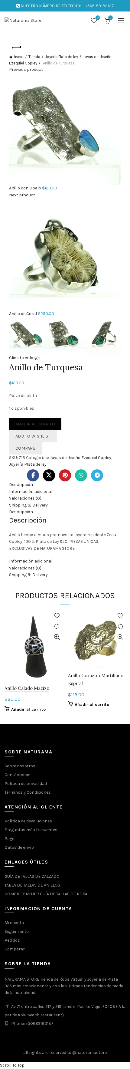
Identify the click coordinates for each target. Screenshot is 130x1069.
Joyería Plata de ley (61, 56)
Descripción (21, 511)
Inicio (19, 56)
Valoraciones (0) (25, 568)
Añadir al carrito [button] (28, 709)
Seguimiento (17, 931)
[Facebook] (33, 475)
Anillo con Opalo (25, 188)
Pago (10, 838)
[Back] (16, 48)
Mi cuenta (14, 922)
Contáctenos (18, 774)
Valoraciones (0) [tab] (25, 498)
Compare (25, 448)
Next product (22, 195)
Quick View (56, 637)
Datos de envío (19, 847)
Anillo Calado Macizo (27, 688)
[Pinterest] (65, 475)
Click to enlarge (24, 357)
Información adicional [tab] (30, 491)
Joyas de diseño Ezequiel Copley (80, 457)
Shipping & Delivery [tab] (28, 505)
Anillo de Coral (23, 313)
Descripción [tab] (21, 484)
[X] (49, 475)
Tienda (34, 56)
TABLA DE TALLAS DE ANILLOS (32, 885)
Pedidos (12, 940)
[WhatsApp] (81, 475)
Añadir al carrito (35, 424)
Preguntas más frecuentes (31, 829)
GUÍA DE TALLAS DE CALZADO (32, 876)
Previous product (26, 69)
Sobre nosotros (20, 766)
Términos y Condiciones (28, 792)
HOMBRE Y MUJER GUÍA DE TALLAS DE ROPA (46, 894)
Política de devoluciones (28, 821)
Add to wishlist (32, 436)
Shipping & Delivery (28, 574)
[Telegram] (97, 475)
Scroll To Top (12, 1065)
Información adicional (30, 561)
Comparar (15, 949)
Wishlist (98, 17)
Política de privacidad (26, 783)
